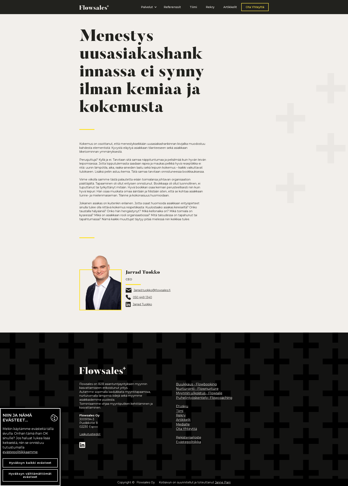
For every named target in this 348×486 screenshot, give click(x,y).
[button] (148, 7)
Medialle (183, 424)
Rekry (210, 7)
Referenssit (172, 7)
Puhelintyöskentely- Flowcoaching (204, 398)
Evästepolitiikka (188, 442)
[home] (94, 7)
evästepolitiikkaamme (20, 452)
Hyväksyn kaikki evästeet (30, 463)
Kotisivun (165, 482)
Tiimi (193, 7)
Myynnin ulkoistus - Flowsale (199, 393)
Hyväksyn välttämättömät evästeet (30, 475)
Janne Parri (223, 482)
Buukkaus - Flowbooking (196, 384)
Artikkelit (230, 7)
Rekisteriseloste (188, 437)
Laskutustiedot (89, 434)
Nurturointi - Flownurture (197, 389)
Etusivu (182, 406)
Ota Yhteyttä (255, 7)
